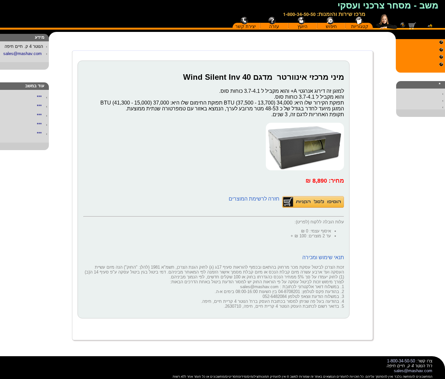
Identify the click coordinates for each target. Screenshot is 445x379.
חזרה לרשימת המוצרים (255, 199)
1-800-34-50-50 (299, 14)
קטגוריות (359, 26)
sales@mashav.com (22, 53)
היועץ (302, 26)
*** (39, 97)
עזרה (274, 26)
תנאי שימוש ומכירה (323, 257)
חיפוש (331, 26)
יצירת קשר (245, 26)
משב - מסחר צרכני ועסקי (387, 5)
